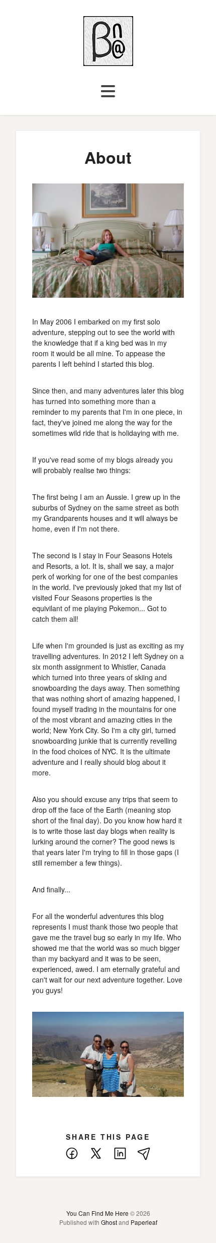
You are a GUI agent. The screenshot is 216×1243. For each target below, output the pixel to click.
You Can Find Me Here (97, 1213)
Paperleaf (144, 1222)
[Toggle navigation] (108, 92)
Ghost (109, 1222)
